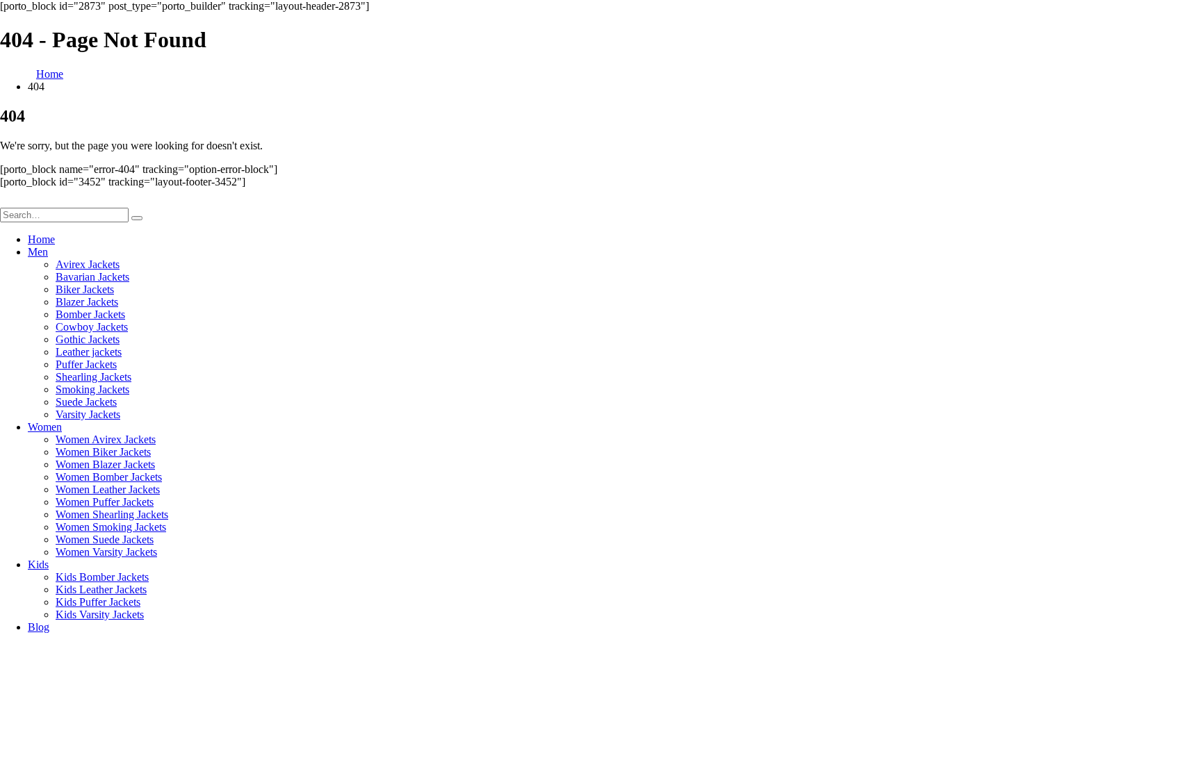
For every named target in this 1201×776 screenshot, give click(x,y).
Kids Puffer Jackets (98, 602)
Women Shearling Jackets (112, 514)
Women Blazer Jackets (105, 464)
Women (45, 427)
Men (38, 252)
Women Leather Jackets (108, 489)
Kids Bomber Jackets (102, 577)
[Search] (136, 218)
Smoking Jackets (92, 389)
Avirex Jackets (88, 264)
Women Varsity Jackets (106, 552)
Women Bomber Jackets (109, 477)
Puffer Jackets (86, 364)
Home (41, 239)
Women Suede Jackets (105, 539)
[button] (8, 201)
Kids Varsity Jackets (100, 614)
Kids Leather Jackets (101, 589)
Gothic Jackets (88, 339)
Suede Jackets (86, 402)
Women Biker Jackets (103, 452)
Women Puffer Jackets (105, 502)
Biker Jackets (85, 289)
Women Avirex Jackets (106, 439)
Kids (38, 564)
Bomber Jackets (90, 314)
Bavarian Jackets (92, 277)
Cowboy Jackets (92, 327)
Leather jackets (89, 352)
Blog (38, 627)
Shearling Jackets (93, 377)
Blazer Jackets (87, 302)
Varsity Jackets (88, 414)
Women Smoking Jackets (111, 527)
